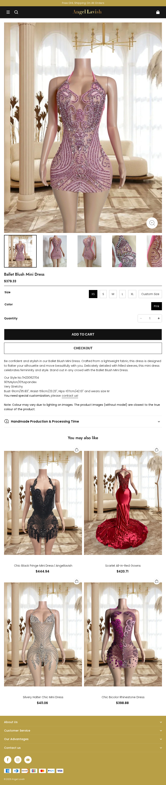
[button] (8, 12)
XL (132, 294)
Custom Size (150, 294)
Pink (156, 306)
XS (93, 294)
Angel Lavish (18, 779)
